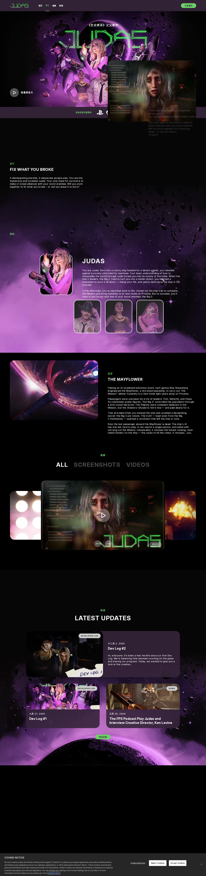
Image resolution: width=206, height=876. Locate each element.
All (62, 465)
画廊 (54, 5)
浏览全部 (103, 737)
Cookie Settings (138, 863)
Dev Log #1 (38, 719)
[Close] (201, 864)
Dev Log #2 (117, 648)
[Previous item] (97, 543)
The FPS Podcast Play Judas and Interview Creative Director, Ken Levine (140, 721)
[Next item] (108, 543)
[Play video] (103, 515)
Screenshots (97, 465)
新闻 (61, 5)
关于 (47, 5)
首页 (40, 5)
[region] (103, 864)
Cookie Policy (54, 873)
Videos (138, 465)
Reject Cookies (157, 863)
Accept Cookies (178, 863)
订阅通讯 (189, 5)
